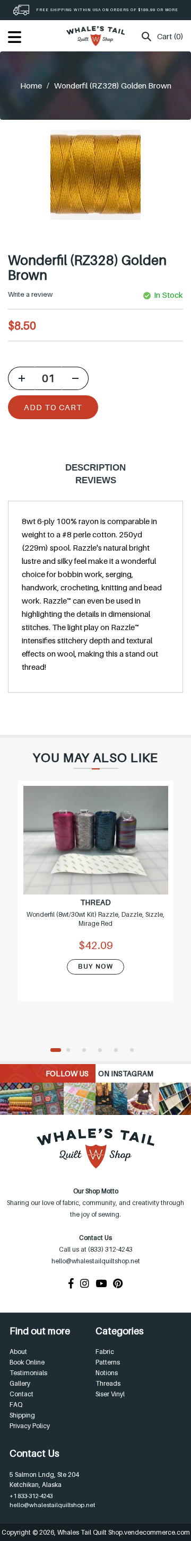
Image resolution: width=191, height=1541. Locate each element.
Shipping (22, 1415)
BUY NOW (95, 966)
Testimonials (28, 1373)
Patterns (108, 1362)
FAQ (16, 1405)
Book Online (27, 1362)
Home (31, 85)
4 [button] (103, 1050)
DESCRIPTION (95, 468)
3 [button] (87, 1050)
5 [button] (119, 1050)
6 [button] (135, 1050)
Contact (21, 1394)
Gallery (20, 1383)
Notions (107, 1373)
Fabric (105, 1352)
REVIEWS (95, 480)
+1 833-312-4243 (31, 1496)
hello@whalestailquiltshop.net (52, 1505)
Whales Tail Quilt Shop (90, 1532)
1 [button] (55, 1050)
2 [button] (71, 1050)
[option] (95, 897)
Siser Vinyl (110, 1394)
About (18, 1352)
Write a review (30, 294)
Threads (108, 1383)
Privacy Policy (30, 1426)
